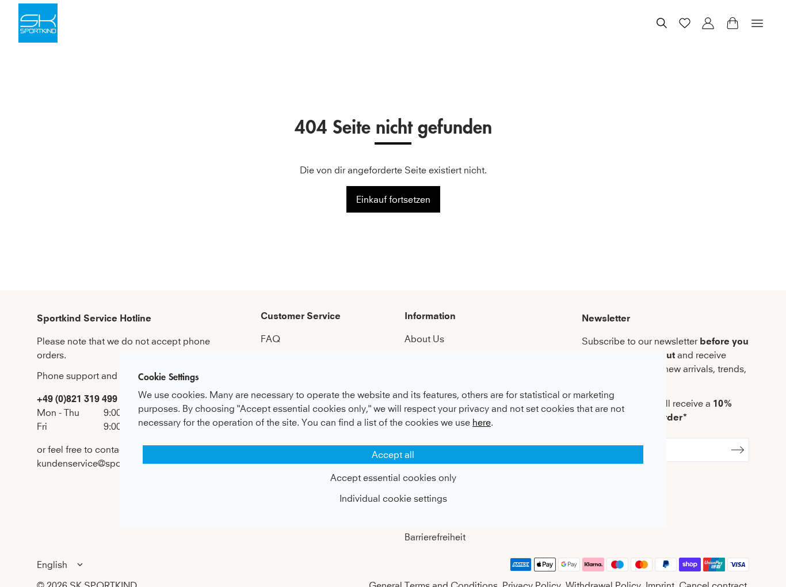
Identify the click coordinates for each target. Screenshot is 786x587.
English (52, 564)
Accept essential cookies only (393, 477)
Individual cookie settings (393, 498)
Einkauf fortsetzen (393, 199)
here (481, 422)
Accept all (393, 454)
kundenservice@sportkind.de (97, 463)
